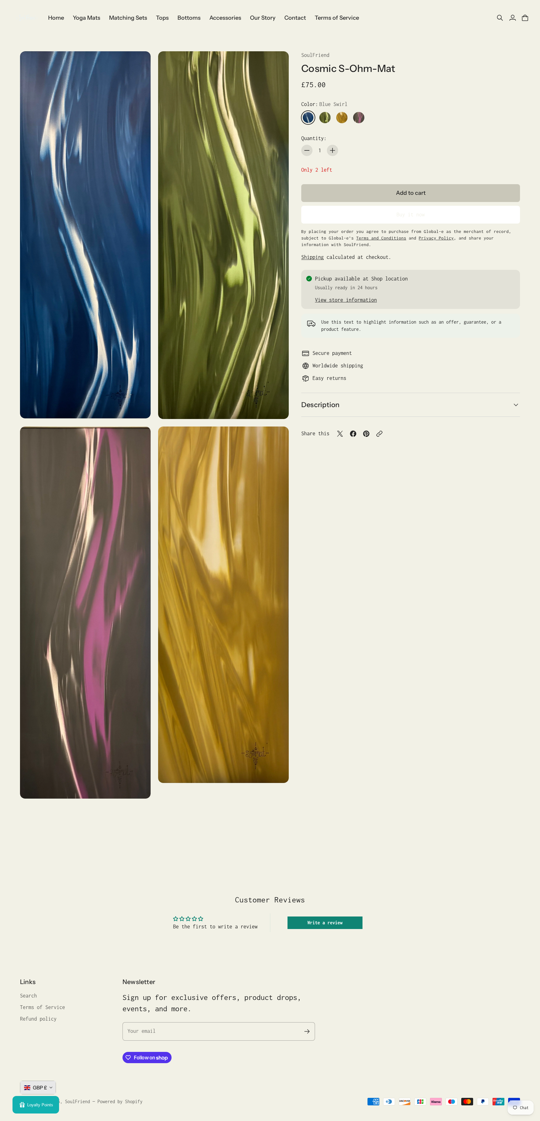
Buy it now (411, 214)
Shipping (312, 257)
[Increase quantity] (332, 150)
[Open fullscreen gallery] (139, 406)
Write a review (325, 922)
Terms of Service (42, 1007)
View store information (346, 300)
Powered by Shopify (120, 1101)
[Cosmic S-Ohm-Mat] (85, 234)
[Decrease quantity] (306, 150)
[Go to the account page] (512, 18)
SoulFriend (315, 55)
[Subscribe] (307, 1031)
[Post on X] (340, 433)
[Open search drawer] (500, 18)
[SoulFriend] (26, 18)
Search (28, 995)
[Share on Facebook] (353, 433)
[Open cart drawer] (525, 18)
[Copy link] (379, 433)
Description (320, 404)
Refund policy (38, 1019)
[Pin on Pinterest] (366, 433)
